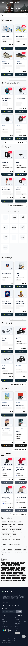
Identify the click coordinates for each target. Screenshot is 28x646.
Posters (17, 626)
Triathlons (4, 621)
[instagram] (9, 605)
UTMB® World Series (7, 626)
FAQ (14, 638)
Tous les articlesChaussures (17, 79)
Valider (19, 611)
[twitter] (6, 605)
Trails (3, 619)
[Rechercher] (24, 636)
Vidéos (16, 630)
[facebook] (3, 605)
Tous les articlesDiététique (17, 319)
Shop (16, 628)
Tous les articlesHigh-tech (17, 384)
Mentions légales (6, 638)
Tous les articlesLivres (18, 449)
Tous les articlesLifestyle (17, 514)
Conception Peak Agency (8, 640)
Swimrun (4, 625)
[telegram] (15, 605)
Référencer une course (20, 621)
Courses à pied (5, 617)
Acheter (8, 48)
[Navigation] (3, 2)
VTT (3, 623)
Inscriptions (18, 625)
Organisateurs (18, 623)
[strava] (12, 605)
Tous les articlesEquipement (16, 205)
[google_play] (18, 605)
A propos (17, 619)
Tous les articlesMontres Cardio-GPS (14, 142)
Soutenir (17, 632)
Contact (17, 617)
